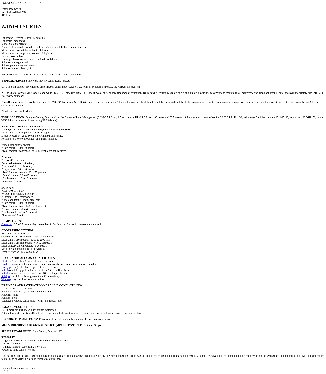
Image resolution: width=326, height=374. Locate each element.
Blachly (5, 261)
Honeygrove (8, 267)
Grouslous (6, 224)
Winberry (6, 279)
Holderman (7, 264)
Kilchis (5, 270)
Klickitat (6, 273)
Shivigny (6, 276)
